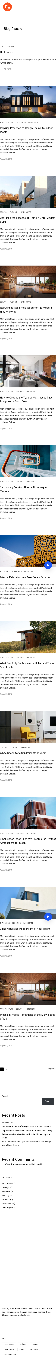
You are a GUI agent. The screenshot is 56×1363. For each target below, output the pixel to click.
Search (5, 1096)
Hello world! (7, 52)
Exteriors (21, 122)
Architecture (6, 122)
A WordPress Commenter (16, 1164)
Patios (22, 1349)
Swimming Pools (10, 1354)
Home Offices (9, 1344)
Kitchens (23, 1344)
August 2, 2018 (6, 159)
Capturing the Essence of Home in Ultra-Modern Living (27, 1130)
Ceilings (4, 212)
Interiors (33, 122)
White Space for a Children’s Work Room (23, 753)
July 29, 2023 (5, 69)
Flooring (14, 212)
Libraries (35, 1344)
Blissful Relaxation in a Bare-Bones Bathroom (26, 577)
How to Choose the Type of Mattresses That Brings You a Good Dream (26, 399)
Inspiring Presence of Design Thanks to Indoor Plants (26, 1126)
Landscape (26, 212)
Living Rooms (9, 1349)
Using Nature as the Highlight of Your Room (25, 929)
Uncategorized (7, 46)
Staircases (34, 1349)
